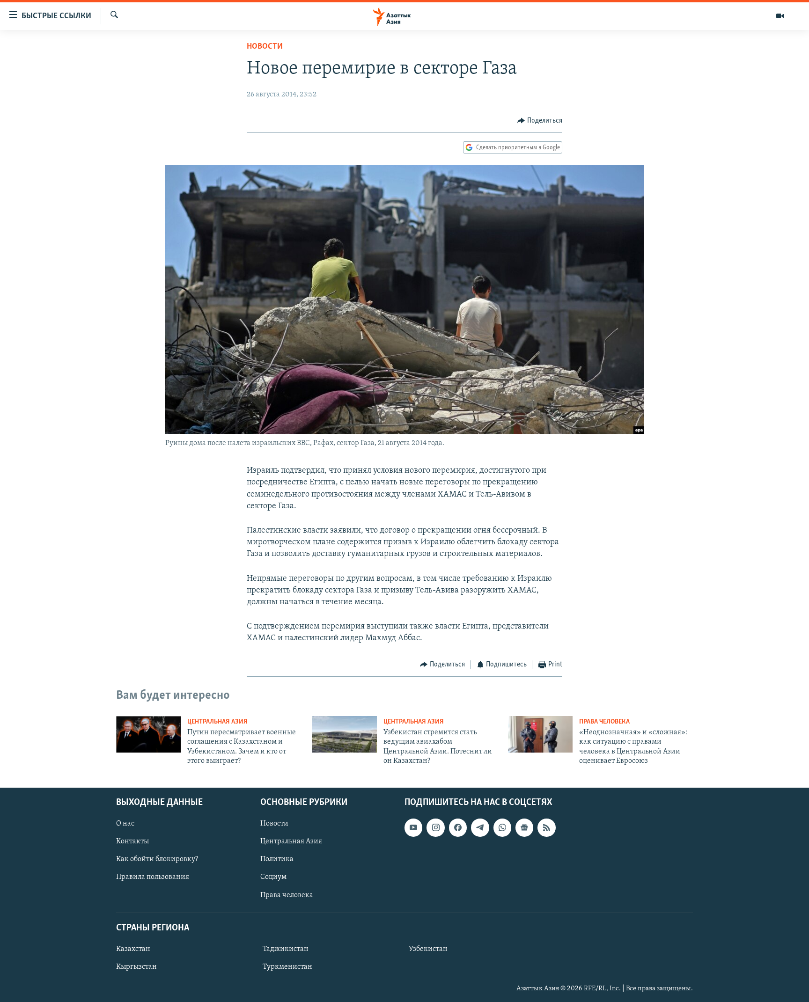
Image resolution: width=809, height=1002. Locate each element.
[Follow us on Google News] (524, 827)
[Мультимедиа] (780, 15)
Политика (277, 859)
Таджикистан (286, 949)
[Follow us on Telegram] (480, 827)
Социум (273, 877)
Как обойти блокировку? (157, 859)
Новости (265, 47)
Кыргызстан (136, 967)
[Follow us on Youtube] (413, 827)
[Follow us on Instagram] (435, 827)
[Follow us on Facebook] (458, 827)
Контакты (132, 841)
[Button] (539, 121)
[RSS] (546, 827)
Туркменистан (287, 967)
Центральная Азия (217, 721)
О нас (125, 823)
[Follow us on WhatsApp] (502, 827)
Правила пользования (152, 877)
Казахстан (133, 949)
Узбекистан (428, 949)
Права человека (604, 721)
